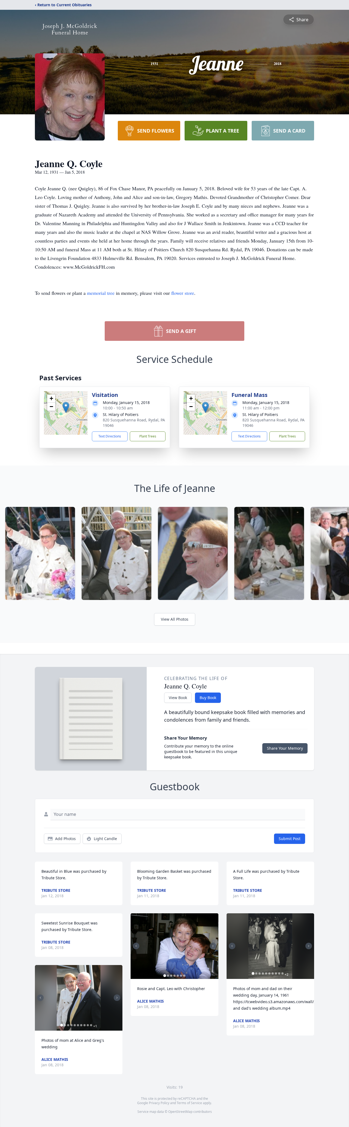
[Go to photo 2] (65, 1025)
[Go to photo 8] (84, 1025)
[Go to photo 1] (61, 1025)
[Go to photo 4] (71, 1025)
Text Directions (109, 436)
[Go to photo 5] (75, 1025)
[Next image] (117, 997)
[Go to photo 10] (91, 1025)
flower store (182, 293)
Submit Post (289, 838)
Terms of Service (189, 1103)
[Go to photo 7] (81, 1025)
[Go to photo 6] (78, 1025)
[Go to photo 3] (68, 1025)
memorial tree (101, 293)
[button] (65, 407)
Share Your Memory (285, 748)
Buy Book (208, 697)
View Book (178, 697)
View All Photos (174, 619)
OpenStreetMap (180, 1111)
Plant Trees (147, 436)
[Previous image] (40, 997)
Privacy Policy (159, 1103)
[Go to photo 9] (88, 1025)
